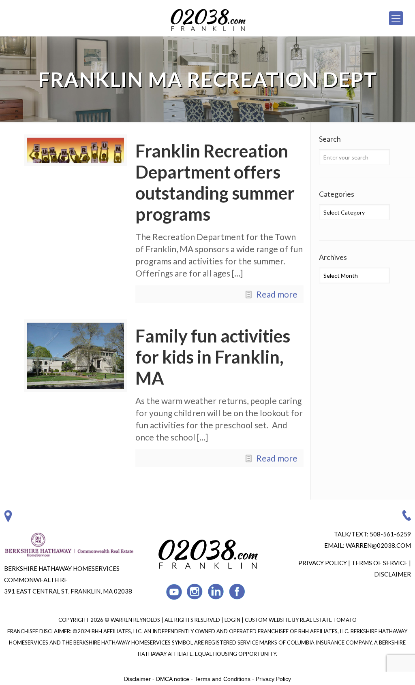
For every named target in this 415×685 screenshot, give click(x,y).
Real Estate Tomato (328, 620)
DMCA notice (172, 679)
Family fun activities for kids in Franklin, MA (212, 356)
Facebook (237, 591)
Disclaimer (392, 574)
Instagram (195, 591)
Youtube (174, 591)
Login (233, 620)
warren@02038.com (378, 545)
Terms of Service (379, 562)
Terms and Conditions (222, 679)
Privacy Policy (322, 562)
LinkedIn (216, 591)
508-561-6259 (390, 534)
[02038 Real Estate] (207, 18)
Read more (276, 294)
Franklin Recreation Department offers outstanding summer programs (215, 182)
